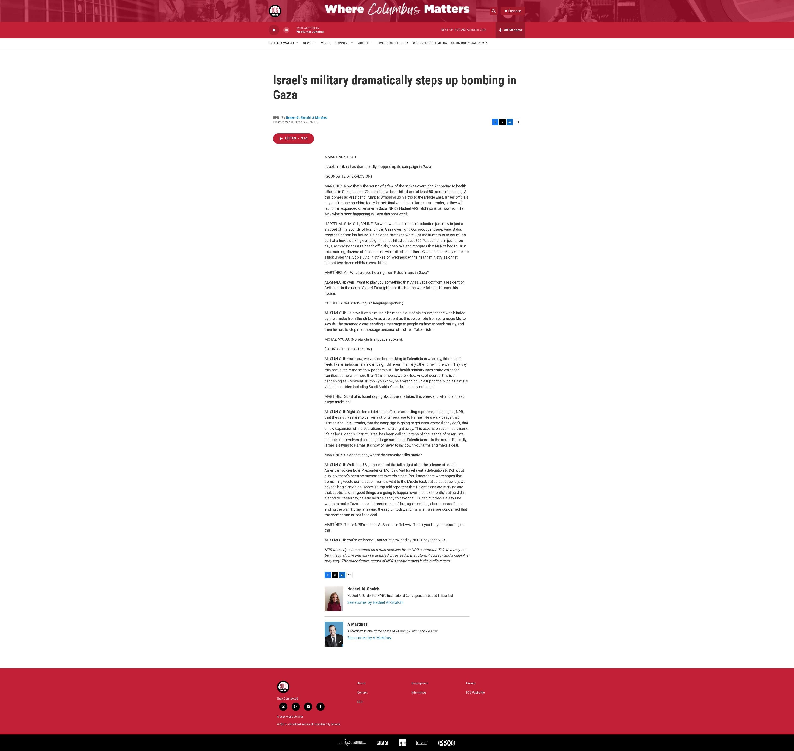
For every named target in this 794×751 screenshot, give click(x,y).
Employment (420, 683)
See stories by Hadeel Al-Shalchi (375, 602)
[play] (274, 30)
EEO (360, 701)
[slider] (293, 30)
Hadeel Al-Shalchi (298, 118)
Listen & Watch (281, 43)
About (363, 43)
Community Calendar (469, 43)
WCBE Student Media (430, 43)
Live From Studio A (393, 43)
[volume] (286, 30)
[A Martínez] (334, 634)
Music (326, 43)
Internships (419, 692)
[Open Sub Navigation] (297, 43)
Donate (514, 11)
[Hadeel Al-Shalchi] (334, 598)
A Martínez (320, 118)
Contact (362, 692)
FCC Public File (475, 692)
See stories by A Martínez (369, 637)
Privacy (471, 683)
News (307, 43)
